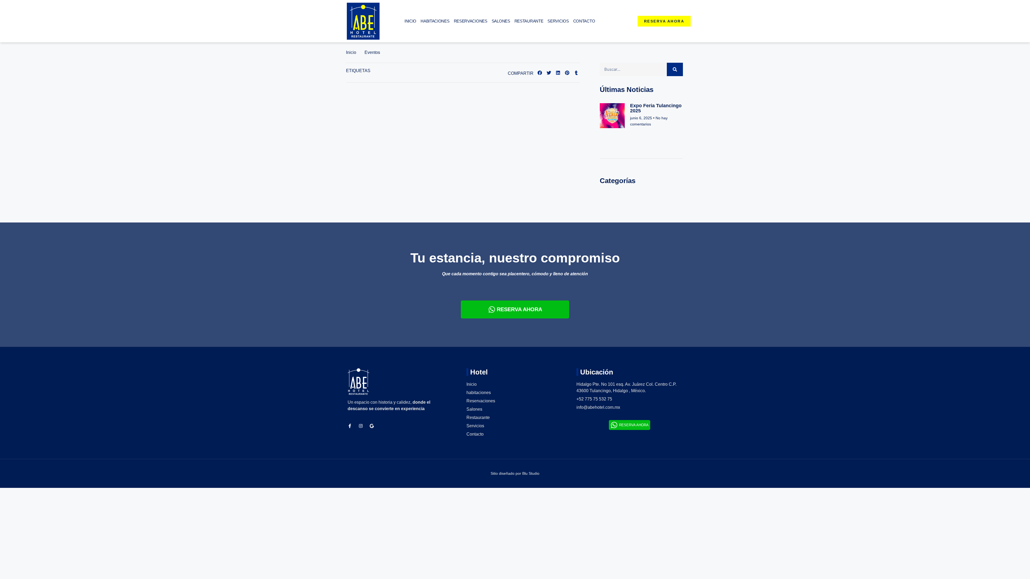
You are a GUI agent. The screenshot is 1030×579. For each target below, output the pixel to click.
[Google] (372, 426)
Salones (501, 21)
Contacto (584, 21)
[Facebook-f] (350, 426)
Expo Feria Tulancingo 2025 (656, 108)
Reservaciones (470, 21)
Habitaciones (435, 21)
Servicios (558, 21)
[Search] (675, 69)
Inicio (410, 21)
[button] (539, 72)
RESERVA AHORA (519, 309)
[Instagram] (361, 426)
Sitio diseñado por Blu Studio (515, 473)
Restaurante (528, 21)
